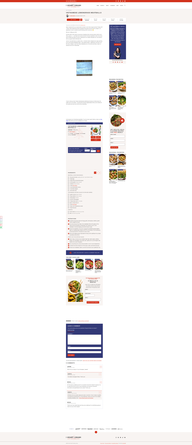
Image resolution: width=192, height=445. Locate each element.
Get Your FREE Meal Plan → (71, 1)
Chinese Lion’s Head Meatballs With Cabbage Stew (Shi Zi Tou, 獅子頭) (113, 182)
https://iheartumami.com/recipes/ (86, 398)
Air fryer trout (88, 270)
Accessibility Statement (115, 443)
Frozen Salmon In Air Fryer (121, 93)
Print (99, 137)
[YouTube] (125, 1)
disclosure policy (83, 25)
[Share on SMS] (1, 227)
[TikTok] (123, 1)
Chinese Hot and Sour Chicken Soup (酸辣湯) (122, 167)
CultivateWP (124, 443)
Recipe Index (69, 10)
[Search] (125, 5)
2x (97, 172)
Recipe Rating (71, 330)
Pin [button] (93, 137)
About (107, 5)
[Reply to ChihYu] (100, 374)
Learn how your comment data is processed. (92, 360)
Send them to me (114, 147)
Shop (117, 5)
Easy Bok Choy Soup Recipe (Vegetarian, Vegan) (121, 108)
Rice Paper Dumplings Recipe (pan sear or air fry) (112, 108)
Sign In (121, 5)
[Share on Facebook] (1, 220)
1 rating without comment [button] (83, 320)
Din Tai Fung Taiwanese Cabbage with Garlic (78, 271)
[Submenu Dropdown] (104, 5)
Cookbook (112, 5)
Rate (96, 139)
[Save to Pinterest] (1, 217)
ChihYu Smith (72, 15)
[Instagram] (116, 1)
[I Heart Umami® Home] (73, 5)
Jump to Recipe (73, 19)
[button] (85, 20)
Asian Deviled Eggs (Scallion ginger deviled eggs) (98, 271)
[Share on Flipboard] (1, 225)
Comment (70, 333)
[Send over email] (1, 222)
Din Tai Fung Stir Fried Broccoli (69, 271)
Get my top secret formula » (92, 302)
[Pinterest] (118, 1)
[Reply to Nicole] (101, 382)
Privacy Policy (102, 443)
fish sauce (75, 185)
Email (86, 148)
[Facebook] (120, 1)
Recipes (102, 5)
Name (86, 289)
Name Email (88, 293)
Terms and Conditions (108, 443)
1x (95, 172)
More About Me (117, 44)
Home (98, 5)
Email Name (113, 134)
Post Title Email (93, 149)
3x (99, 172)
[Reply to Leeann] (101, 367)
